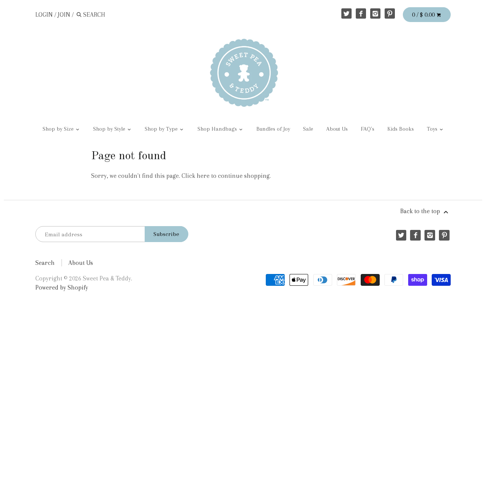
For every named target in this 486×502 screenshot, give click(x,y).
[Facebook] (361, 13)
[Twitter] (346, 13)
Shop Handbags (217, 128)
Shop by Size (59, 128)
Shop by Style (110, 128)
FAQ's (367, 128)
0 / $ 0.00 (424, 14)
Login (44, 14)
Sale (308, 128)
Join (64, 14)
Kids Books (400, 128)
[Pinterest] (390, 13)
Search (45, 262)
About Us (337, 128)
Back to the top (421, 211)
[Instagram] (375, 13)
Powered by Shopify (61, 287)
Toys (433, 128)
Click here (195, 175)
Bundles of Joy (273, 128)
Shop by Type (162, 128)
